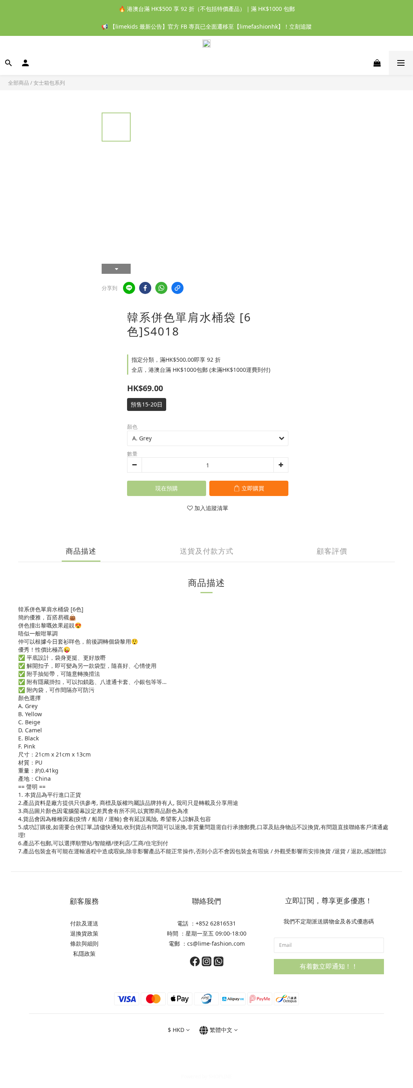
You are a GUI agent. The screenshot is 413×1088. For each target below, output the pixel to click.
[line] (129, 288)
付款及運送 (84, 923)
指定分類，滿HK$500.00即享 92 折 (176, 359)
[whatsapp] (161, 288)
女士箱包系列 (49, 82)
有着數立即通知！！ (329, 966)
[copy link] (177, 288)
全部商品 (18, 82)
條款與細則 (84, 943)
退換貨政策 (84, 933)
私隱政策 (84, 953)
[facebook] (145, 288)
